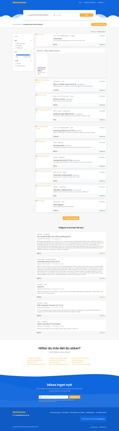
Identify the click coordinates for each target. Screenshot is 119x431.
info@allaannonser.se (22, 415)
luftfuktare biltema (77, 362)
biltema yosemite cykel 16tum (36, 364)
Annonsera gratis (55, 412)
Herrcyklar (40, 234)
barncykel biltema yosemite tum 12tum (59, 364)
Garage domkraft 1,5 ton (63, 160)
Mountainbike (41, 259)
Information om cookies (77, 412)
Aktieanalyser (90, 412)
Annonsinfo (65, 412)
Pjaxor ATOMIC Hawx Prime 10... (65, 84)
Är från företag (21, 66)
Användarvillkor (42, 401)
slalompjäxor (58, 205)
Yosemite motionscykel (62, 175)
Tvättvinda (57, 39)
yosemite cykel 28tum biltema (58, 358)
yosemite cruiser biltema (35, 360)
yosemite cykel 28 (54, 362)
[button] (23, 40)
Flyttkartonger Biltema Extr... (64, 114)
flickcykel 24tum (32, 362)
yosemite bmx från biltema (57, 360)
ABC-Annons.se (21, 43)
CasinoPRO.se (101, 419)
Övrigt (39, 321)
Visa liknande (80, 84)
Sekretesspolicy (102, 427)
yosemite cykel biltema (34, 358)
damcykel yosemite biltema (80, 358)
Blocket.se (19, 45)
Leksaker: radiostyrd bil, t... (63, 190)
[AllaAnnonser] (19, 2)
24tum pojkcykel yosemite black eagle (82, 364)
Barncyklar (40, 284)
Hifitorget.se (20, 48)
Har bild (19, 63)
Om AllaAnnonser (101, 412)
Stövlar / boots (59, 99)
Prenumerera (74, 397)
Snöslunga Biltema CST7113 (63, 131)
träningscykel (58, 145)
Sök (86, 15)
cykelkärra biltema (77, 360)
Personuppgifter (52, 401)
